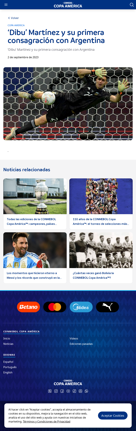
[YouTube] (68, 391)
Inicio (6, 338)
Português (10, 367)
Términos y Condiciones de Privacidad (46, 421)
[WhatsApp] (86, 391)
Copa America (16, 25)
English (7, 372)
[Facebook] (62, 391)
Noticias (8, 344)
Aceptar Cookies (112, 416)
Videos (74, 338)
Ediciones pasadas (81, 344)
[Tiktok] (74, 391)
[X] (50, 391)
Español (8, 362)
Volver (15, 18)
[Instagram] (56, 391)
